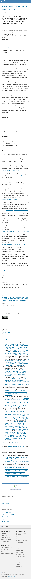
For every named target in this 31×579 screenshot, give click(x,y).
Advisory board (20, 556)
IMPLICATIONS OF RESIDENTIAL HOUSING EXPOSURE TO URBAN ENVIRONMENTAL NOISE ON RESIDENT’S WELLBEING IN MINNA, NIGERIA (17, 371)
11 (10, 442)
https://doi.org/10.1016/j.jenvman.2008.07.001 (13, 244)
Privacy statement (6, 539)
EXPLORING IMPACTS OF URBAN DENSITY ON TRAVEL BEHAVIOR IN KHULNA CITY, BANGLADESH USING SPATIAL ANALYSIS (17, 345)
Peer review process (7, 553)
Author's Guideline (7, 516)
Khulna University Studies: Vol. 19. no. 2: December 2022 (16, 348)
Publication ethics (6, 537)
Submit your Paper (7, 512)
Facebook (19, 562)
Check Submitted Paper (8, 514)
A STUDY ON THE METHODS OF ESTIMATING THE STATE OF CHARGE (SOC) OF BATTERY (16, 423)
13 (13, 442)
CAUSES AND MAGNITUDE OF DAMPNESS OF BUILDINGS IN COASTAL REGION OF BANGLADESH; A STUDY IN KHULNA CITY (16, 458)
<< (2, 442)
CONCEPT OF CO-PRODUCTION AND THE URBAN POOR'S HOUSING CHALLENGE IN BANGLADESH (17, 399)
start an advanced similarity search (17, 446)
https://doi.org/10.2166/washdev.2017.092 (12, 199)
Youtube (18, 564)
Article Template (6, 503)
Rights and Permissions (8, 519)
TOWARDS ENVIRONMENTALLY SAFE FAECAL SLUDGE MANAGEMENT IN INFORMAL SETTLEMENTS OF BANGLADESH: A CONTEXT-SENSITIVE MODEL (16, 468)
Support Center (6, 521)
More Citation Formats (8, 290)
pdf (4, 270)
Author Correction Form (8, 499)
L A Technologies (11, 576)
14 (15, 442)
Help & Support (20, 550)
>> (17, 442)
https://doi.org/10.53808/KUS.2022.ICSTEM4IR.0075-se (15, 47)
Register (3, 533)
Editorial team (20, 554)
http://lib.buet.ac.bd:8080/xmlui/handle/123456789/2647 (16, 231)
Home (3, 5)
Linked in (19, 566)
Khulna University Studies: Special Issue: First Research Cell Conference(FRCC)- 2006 (17, 461)
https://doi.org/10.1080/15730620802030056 (17, 210)
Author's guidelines (6, 547)
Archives (8, 5)
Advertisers (19, 542)
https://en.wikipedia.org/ (18, 175)
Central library (20, 536)
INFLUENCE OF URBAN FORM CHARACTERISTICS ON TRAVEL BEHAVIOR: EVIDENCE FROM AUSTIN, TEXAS (16, 352)
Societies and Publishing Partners (21, 539)
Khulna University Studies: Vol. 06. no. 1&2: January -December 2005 (16, 438)
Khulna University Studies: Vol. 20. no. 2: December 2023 (16, 364)
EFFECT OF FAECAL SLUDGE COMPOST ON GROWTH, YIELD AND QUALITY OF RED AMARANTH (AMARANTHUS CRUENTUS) (17, 361)
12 (12, 442)
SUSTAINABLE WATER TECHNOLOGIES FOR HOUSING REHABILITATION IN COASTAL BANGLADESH (15, 380)
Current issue (5, 549)
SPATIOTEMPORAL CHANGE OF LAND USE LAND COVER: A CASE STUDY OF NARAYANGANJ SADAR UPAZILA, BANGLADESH (16, 412)
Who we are (19, 548)
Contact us (19, 552)
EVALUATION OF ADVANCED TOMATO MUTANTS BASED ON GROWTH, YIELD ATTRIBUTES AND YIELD (16, 392)
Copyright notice (6, 541)
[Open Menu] (1, 1)
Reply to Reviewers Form (8, 501)
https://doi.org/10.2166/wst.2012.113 (11, 170)
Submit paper (5, 535)
